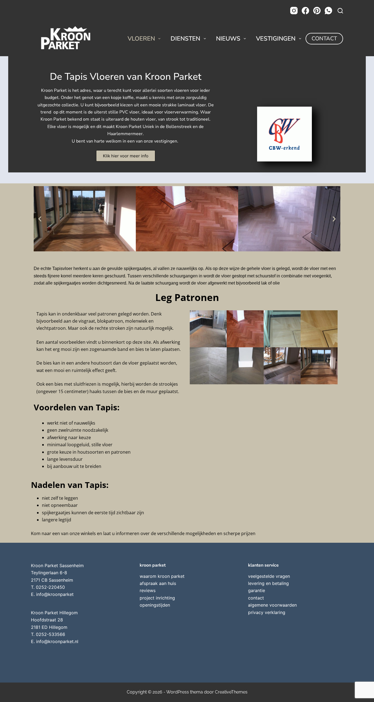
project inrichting (157, 598)
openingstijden (155, 605)
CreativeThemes (231, 692)
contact (256, 598)
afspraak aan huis (158, 583)
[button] (39, 218)
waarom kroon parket (162, 576)
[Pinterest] (317, 10)
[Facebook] (305, 10)
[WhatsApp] (328, 10)
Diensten (185, 39)
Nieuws (228, 39)
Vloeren (141, 39)
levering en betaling (268, 583)
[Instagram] (294, 10)
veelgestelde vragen (269, 576)
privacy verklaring (266, 612)
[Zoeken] (340, 10)
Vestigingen (275, 39)
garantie (256, 590)
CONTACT (324, 38)
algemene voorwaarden (272, 605)
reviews (148, 590)
